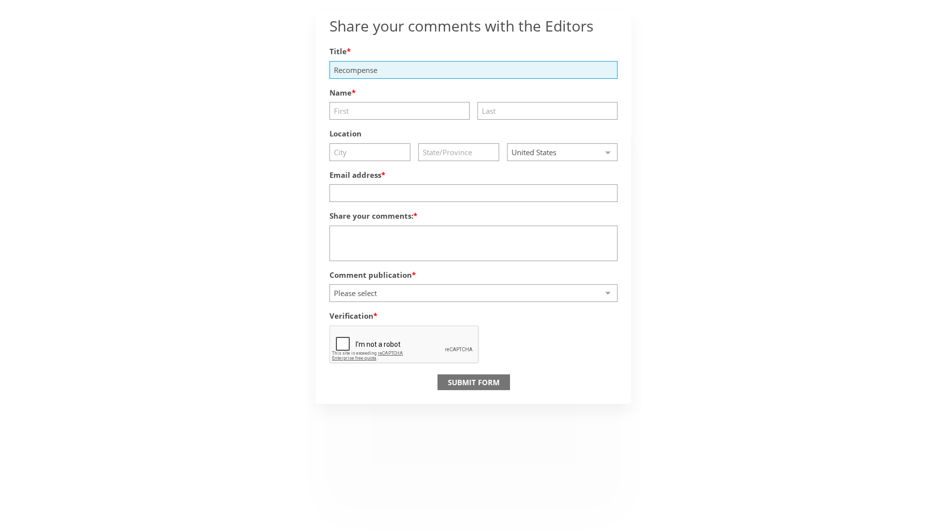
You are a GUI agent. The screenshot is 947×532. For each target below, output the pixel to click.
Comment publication (370, 275)
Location (345, 133)
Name (340, 93)
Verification (351, 316)
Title (338, 51)
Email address (355, 175)
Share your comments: (371, 216)
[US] (562, 152)
